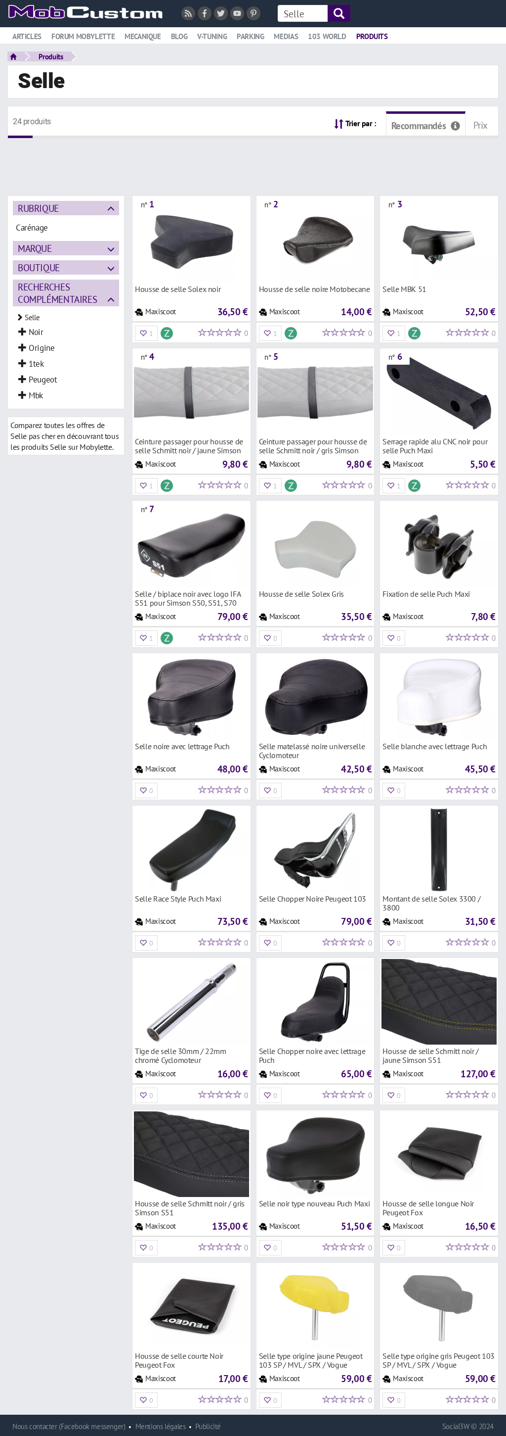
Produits (372, 36)
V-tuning (212, 36)
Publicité (208, 1426)
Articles (27, 36)
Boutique (39, 267)
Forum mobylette (83, 36)
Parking (250, 36)
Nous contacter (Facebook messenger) (69, 1426)
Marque (35, 248)
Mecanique (143, 36)
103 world (327, 36)
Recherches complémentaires (57, 293)
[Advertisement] (253, 161)
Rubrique (38, 208)
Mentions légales (160, 1426)
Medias (286, 36)
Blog (179, 36)
